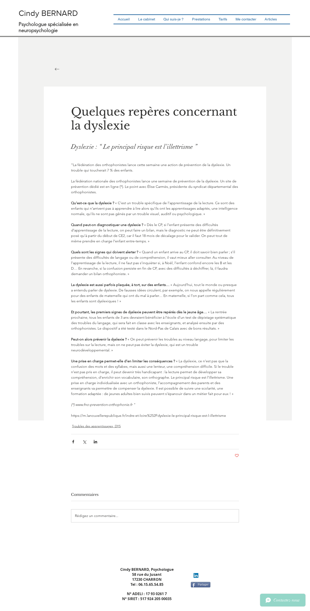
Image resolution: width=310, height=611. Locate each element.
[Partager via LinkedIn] (95, 442)
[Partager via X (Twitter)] (84, 442)
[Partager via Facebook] (73, 442)
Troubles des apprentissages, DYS (96, 426)
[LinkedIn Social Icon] (196, 575)
